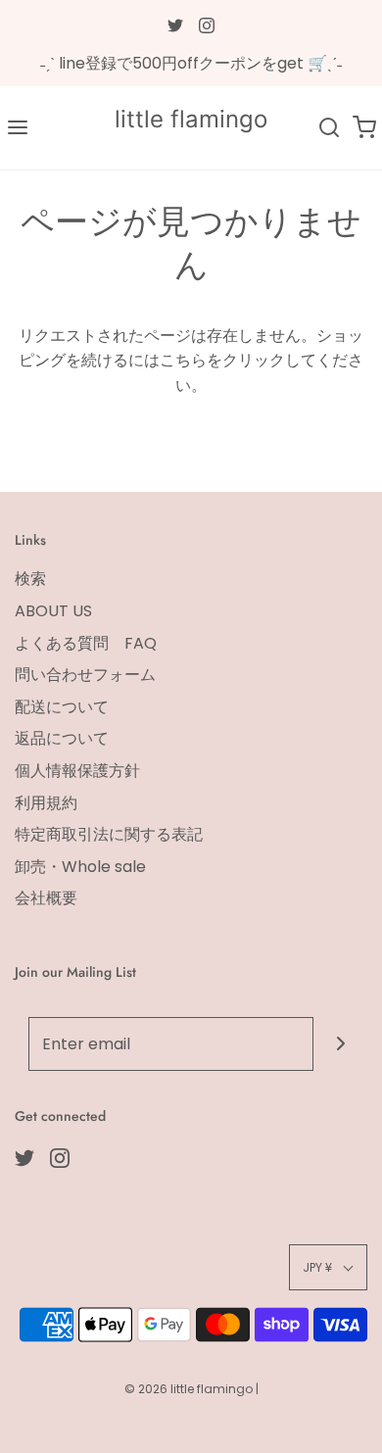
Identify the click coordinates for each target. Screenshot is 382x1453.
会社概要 (46, 898)
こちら (183, 360)
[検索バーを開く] (329, 128)
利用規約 (46, 803)
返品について (62, 738)
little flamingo (191, 119)
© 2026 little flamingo (190, 1388)
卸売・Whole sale (80, 866)
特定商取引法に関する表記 (109, 834)
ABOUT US (53, 611)
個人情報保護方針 (77, 770)
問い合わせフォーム (85, 674)
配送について (62, 707)
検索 (30, 578)
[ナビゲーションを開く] (17, 128)
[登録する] (340, 1044)
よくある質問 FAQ (86, 643)
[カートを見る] (364, 128)
